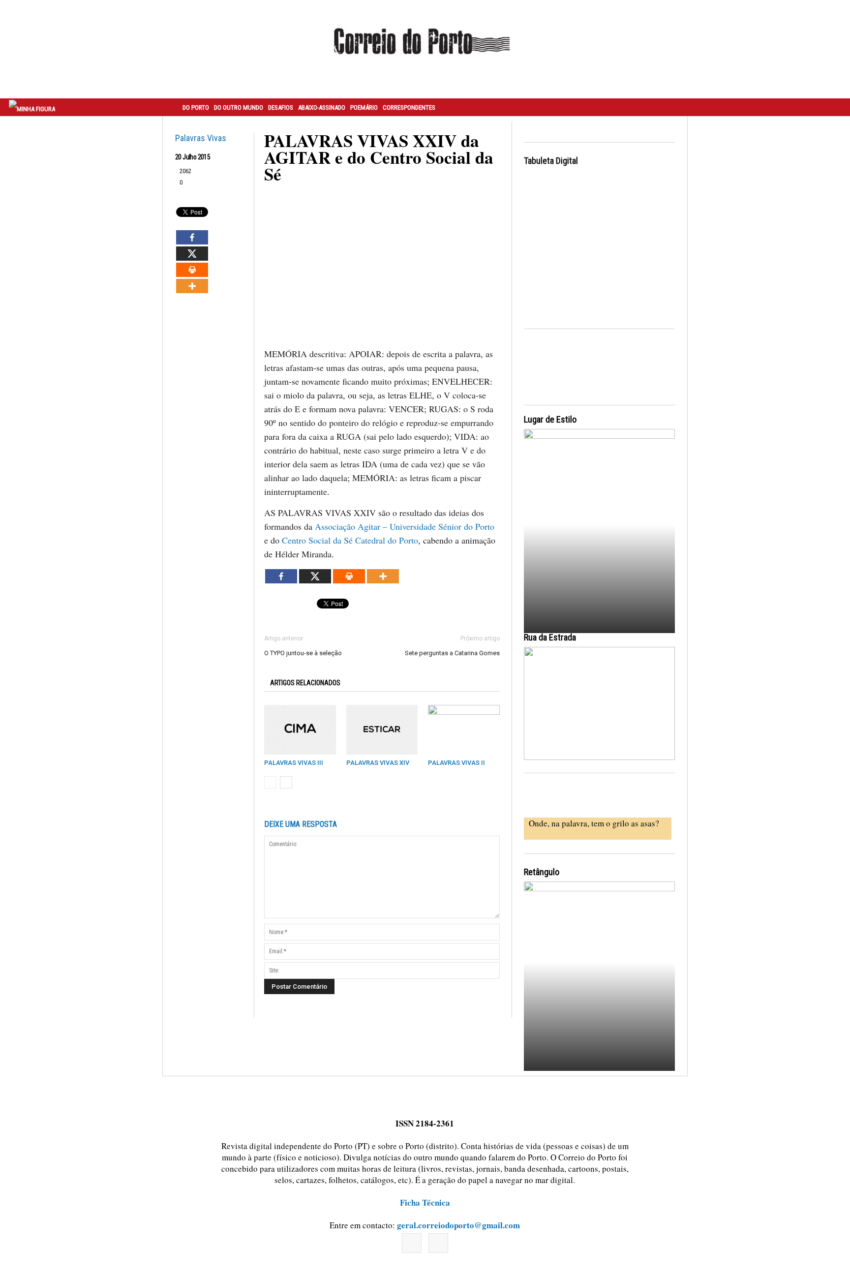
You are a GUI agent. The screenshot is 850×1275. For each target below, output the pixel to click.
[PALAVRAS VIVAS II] (464, 729)
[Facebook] (192, 237)
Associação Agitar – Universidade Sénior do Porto (404, 526)
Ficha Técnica (425, 1202)
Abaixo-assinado (321, 107)
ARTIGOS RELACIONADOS (305, 683)
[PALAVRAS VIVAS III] (300, 729)
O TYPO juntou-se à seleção (303, 653)
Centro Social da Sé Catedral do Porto (350, 540)
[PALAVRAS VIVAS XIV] (382, 729)
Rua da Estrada (550, 637)
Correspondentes (409, 107)
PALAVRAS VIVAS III (293, 762)
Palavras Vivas (200, 138)
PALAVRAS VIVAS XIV (377, 762)
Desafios (280, 107)
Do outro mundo (238, 107)
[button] (832, 107)
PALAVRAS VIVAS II (456, 762)
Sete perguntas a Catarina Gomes (452, 653)
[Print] (192, 270)
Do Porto (195, 107)
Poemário (364, 107)
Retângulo (541, 872)
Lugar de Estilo (550, 419)
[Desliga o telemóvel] (599, 522)
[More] (192, 286)
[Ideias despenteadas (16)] (599, 974)
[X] (192, 253)
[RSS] (438, 1243)
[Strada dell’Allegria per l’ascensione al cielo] (599, 703)
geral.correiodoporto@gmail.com (458, 1225)
